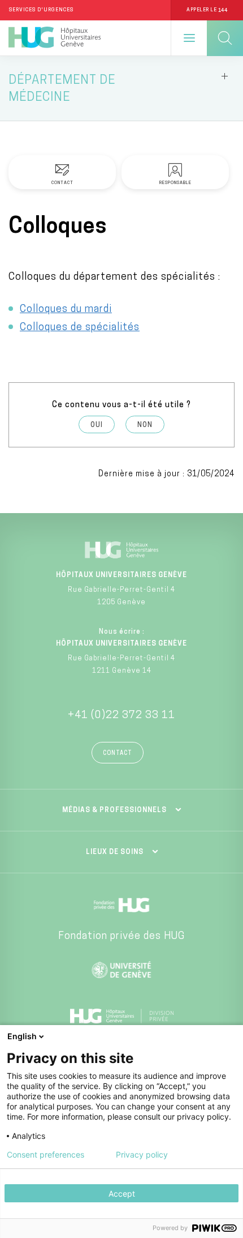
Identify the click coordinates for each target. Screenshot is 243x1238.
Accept (122, 1193)
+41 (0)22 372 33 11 (121, 716)
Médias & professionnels (114, 810)
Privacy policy (142, 1154)
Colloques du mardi (66, 310)
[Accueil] (54, 38)
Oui (96, 425)
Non (145, 425)
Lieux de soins (115, 852)
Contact (117, 753)
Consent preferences (45, 1154)
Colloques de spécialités (80, 328)
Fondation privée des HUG (121, 937)
